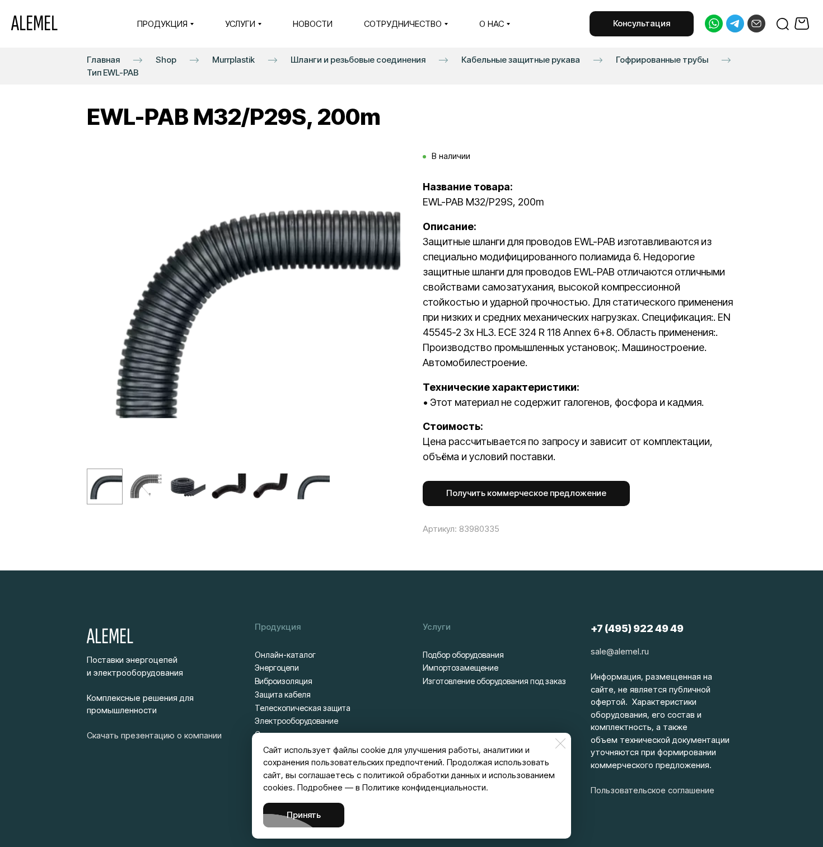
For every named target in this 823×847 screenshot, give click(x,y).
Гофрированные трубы (662, 59)
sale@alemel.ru (620, 651)
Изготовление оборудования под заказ (494, 681)
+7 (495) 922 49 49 (637, 628)
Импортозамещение (460, 667)
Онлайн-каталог (285, 654)
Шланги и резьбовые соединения (358, 59)
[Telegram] (735, 23)
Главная (103, 59)
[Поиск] (783, 23)
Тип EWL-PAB (113, 72)
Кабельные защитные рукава (520, 59)
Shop (166, 59)
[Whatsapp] (714, 23)
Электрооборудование (296, 721)
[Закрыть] (560, 743)
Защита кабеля (283, 694)
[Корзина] (803, 23)
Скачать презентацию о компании (154, 735)
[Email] (756, 23)
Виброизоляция (283, 681)
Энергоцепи (277, 667)
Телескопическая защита (302, 708)
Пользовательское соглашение (652, 790)
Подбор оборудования (463, 654)
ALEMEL (34, 23)
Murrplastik (233, 59)
